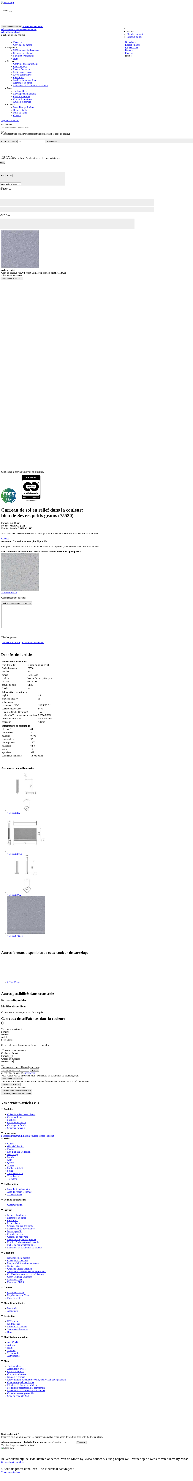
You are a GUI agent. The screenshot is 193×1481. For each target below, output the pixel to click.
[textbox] (15, 127)
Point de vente (20, 112)
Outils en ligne (20, 66)
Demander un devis (22, 83)
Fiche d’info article (11, 642)
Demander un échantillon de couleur (30, 85)
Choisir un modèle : (10, 1058)
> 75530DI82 (13, 812)
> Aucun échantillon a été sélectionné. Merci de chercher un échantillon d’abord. (22, 29)
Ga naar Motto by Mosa (12, 1462)
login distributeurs (10, 120)
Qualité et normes (21, 96)
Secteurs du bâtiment (23, 53)
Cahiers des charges (22, 72)
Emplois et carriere (22, 102)
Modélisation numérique (24, 80)
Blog (15, 58)
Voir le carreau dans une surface (16, 603)
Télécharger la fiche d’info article (16, 1093)
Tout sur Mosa (20, 91)
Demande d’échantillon (12, 1079)
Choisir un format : (10, 1053)
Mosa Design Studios (23, 107)
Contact (17, 115)
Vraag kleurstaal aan (11, 1472)
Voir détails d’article (10, 1084)
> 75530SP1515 (15, 935)
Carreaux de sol (134, 37)
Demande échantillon (11, 26)
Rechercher (52, 141)
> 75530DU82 (14, 894)
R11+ (9, 175)
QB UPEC (18, 77)
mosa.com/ (30, 1073)
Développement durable (24, 93)
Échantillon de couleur (33, 642)
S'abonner (81, 1442)
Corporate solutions (22, 99)
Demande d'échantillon (12, 278)
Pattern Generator (21, 69)
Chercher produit (135, 34)
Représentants (20, 110)
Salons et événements (23, 55)
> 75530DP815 (14, 853)
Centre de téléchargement (25, 64)
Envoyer (34, 1070)
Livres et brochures (22, 74)
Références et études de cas (26, 50)
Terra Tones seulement (15, 1050)
